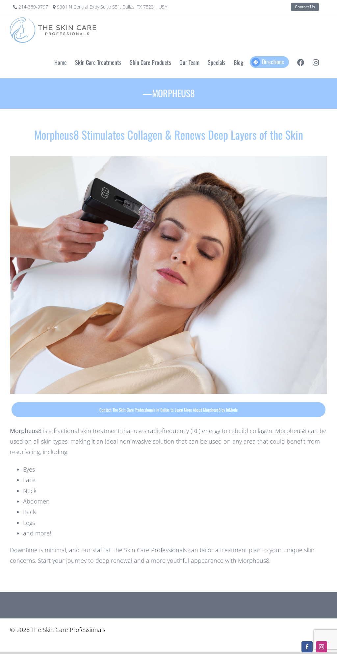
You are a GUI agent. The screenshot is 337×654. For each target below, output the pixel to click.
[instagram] (321, 646)
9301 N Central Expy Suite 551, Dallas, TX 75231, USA (112, 7)
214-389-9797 (33, 7)
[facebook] (307, 646)
